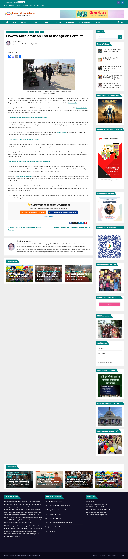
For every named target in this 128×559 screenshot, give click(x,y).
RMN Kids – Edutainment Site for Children (58, 522)
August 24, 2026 (14, 484)
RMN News (18, 42)
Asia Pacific (11, 269)
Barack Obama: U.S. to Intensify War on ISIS (71, 227)
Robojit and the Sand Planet (54, 527)
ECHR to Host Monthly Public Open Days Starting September (78, 481)
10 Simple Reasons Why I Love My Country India (49, 481)
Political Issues (24, 32)
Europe (100, 358)
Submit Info (18, 5)
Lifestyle (70, 22)
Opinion (52, 476)
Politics (23, 22)
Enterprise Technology (14, 474)
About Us (11, 5)
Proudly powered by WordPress (12, 555)
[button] (118, 22)
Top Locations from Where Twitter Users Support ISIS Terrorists (30, 161)
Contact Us (32, 5)
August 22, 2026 (44, 484)
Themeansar (37, 555)
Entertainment (85, 22)
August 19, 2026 (104, 484)
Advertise (25, 5)
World (42, 32)
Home (5, 5)
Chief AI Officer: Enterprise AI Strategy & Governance (18, 481)
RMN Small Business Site (53, 518)
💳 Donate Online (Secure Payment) (33, 212)
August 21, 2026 (74, 484)
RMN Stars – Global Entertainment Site (57, 505)
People (52, 271)
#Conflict (27, 44)
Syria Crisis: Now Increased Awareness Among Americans (28, 117)
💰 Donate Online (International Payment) (62, 212)
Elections (17, 269)
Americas (101, 348)
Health (47, 22)
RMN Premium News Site (53, 514)
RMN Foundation (50, 531)
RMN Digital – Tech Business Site (55, 510)
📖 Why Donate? (48, 216)
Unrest (79, 271)
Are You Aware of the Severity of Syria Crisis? (24, 139)
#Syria (33, 44)
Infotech (58, 22)
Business (35, 22)
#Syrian (37, 44)
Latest (23, 269)
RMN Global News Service (53, 501)
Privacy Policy (40, 5)
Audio (98, 22)
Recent (37, 32)
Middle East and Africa (12, 32)
